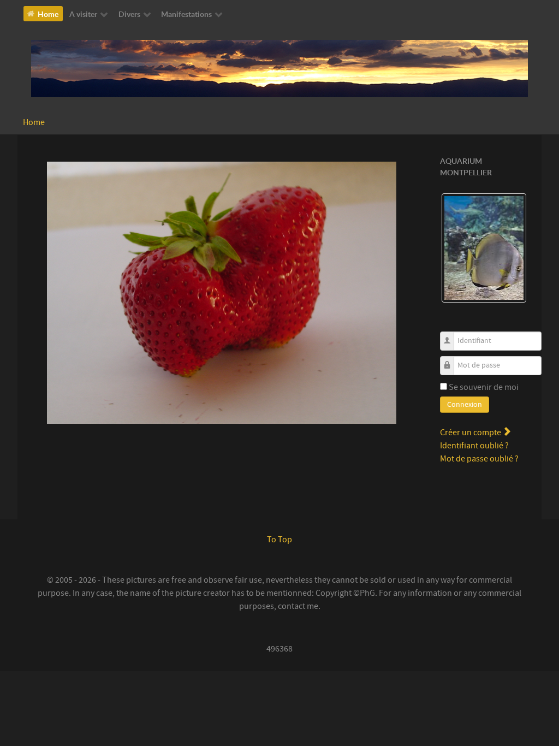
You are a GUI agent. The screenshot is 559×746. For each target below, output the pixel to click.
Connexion (464, 405)
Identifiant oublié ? (474, 445)
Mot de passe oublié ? (479, 458)
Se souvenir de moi (484, 387)
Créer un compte (471, 432)
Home (34, 122)
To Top (279, 539)
